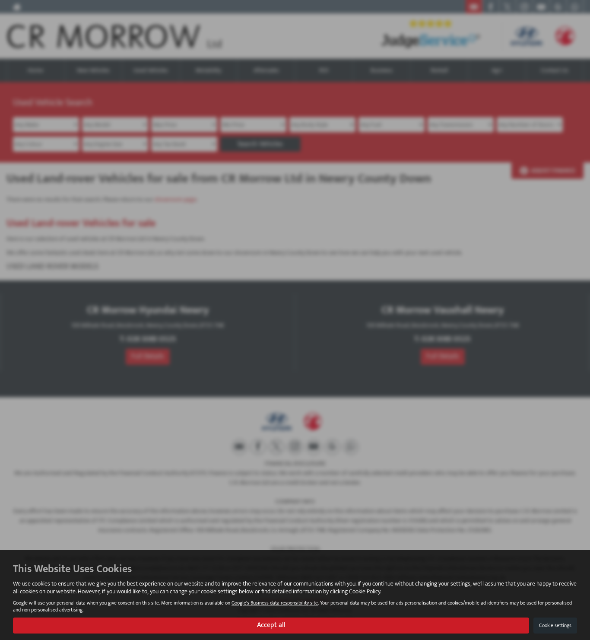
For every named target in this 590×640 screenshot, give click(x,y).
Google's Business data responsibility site (275, 603)
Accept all (271, 625)
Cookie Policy (364, 591)
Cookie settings (555, 625)
